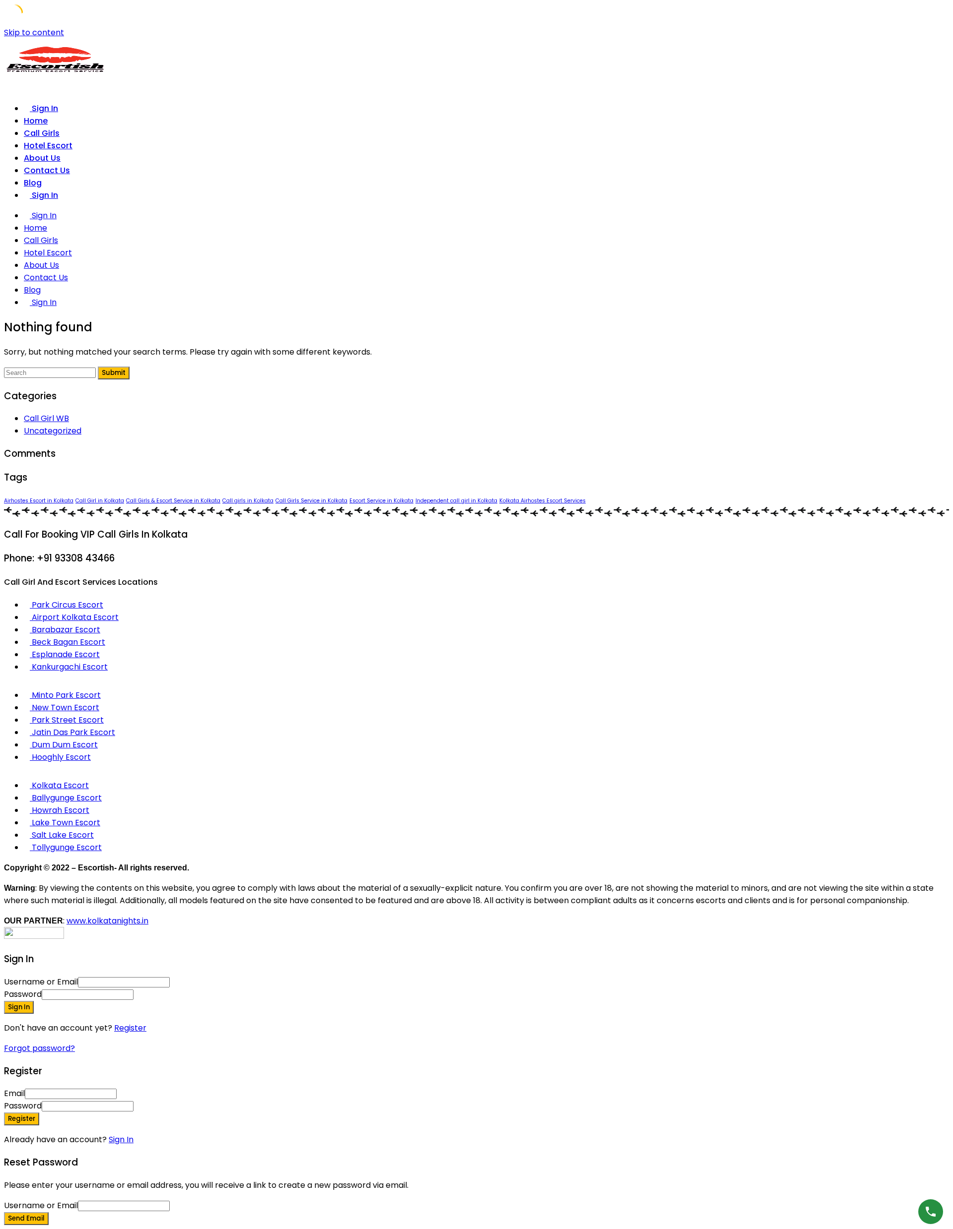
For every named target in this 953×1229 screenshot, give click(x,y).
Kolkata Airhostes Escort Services (542, 500)
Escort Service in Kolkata (381, 500)
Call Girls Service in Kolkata (311, 500)
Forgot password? (39, 1048)
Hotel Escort (48, 145)
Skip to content (34, 32)
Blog (33, 182)
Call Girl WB (46, 418)
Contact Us (47, 170)
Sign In (121, 1139)
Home (36, 120)
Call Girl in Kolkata (99, 500)
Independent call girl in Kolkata (456, 500)
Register (130, 1028)
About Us (42, 158)
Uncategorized (52, 430)
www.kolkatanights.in (107, 920)
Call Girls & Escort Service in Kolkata (173, 500)
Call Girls (42, 133)
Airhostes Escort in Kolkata (38, 500)
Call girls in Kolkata (247, 500)
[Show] (136, 994)
